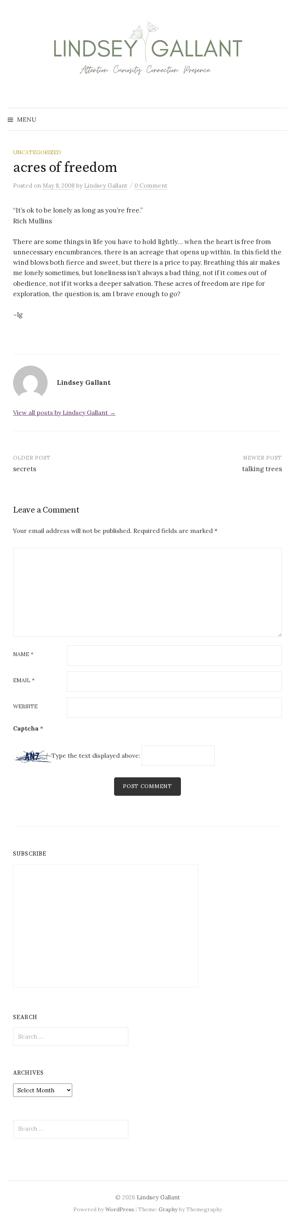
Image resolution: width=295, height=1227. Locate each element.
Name (23, 654)
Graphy (168, 1209)
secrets (24, 469)
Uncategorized (37, 152)
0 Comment (150, 185)
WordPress (119, 1209)
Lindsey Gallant (158, 1197)
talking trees (262, 469)
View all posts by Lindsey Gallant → (64, 412)
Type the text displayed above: (95, 755)
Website (25, 706)
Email (24, 680)
